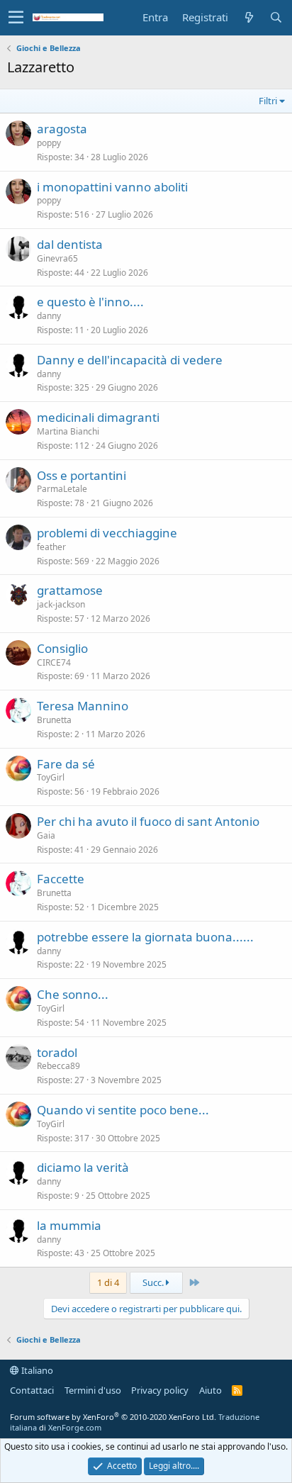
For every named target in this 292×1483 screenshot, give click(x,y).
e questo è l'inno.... (90, 301)
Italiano (36, 1370)
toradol (57, 1052)
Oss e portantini (81, 475)
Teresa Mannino (82, 706)
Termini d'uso (92, 1390)
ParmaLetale (62, 489)
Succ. (154, 1282)
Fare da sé (66, 764)
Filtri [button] (268, 100)
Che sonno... (72, 994)
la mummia (69, 1225)
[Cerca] (275, 17)
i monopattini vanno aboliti (112, 187)
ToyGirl (50, 777)
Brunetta (54, 720)
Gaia (46, 835)
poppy (49, 143)
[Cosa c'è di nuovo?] (248, 17)
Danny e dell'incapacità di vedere (130, 360)
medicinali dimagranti (98, 417)
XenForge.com (74, 1427)
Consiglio (62, 648)
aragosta (62, 129)
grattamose (70, 590)
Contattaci (32, 1390)
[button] (16, 17)
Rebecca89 (58, 1066)
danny (49, 316)
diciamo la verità (83, 1167)
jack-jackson (61, 604)
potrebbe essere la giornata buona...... (145, 937)
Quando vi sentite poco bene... (123, 1110)
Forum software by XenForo (113, 1416)
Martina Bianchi (68, 431)
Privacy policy (160, 1390)
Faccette (60, 879)
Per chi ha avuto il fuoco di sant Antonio (148, 821)
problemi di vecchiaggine (107, 533)
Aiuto (210, 1390)
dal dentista (70, 244)
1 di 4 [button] (108, 1282)
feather (51, 547)
